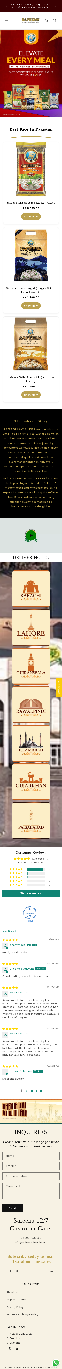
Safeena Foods (21, 1367)
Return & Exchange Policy (22, 1314)
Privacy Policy (15, 1307)
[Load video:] (31, 535)
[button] (6, 20)
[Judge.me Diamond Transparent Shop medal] (29, 912)
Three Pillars (50, 1367)
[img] (10, 940)
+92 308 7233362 (21, 1333)
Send (12, 1208)
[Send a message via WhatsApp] (55, 1362)
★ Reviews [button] (59, 687)
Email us (15, 1338)
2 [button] (27, 1091)
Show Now (31, 216)
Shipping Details (16, 1299)
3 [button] (32, 1091)
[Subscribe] (51, 1271)
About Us (12, 1292)
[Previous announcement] (6, 6)
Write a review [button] (31, 893)
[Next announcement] (56, 6)
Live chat (16, 1342)
